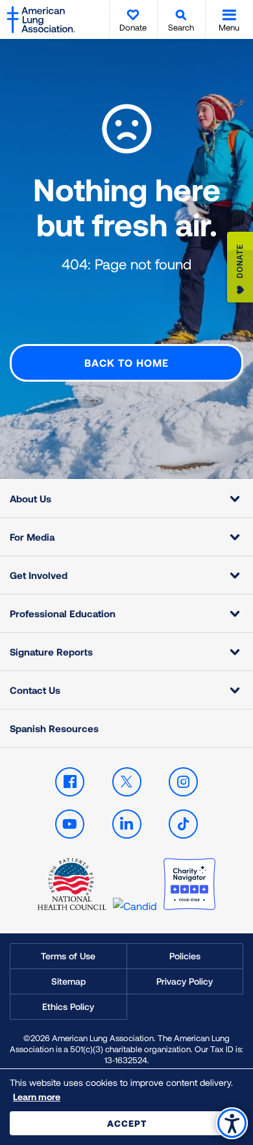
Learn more (36, 1096)
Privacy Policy (184, 981)
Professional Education (62, 613)
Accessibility (232, 1123)
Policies (184, 955)
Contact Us (35, 690)
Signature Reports (51, 652)
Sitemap (68, 981)
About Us (30, 498)
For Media (32, 537)
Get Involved (38, 575)
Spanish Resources (54, 728)
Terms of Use (68, 955)
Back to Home (126, 362)
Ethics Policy (68, 1006)
